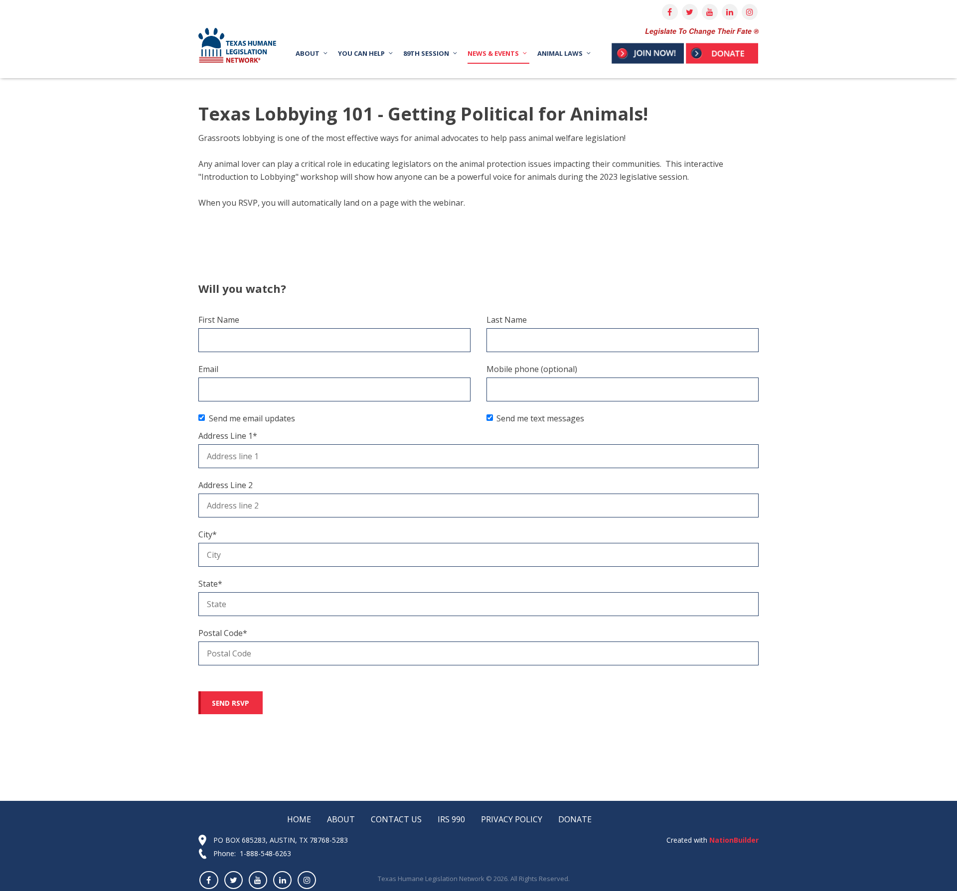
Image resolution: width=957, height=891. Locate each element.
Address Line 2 (225, 485)
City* (207, 534)
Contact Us (396, 819)
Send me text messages (540, 418)
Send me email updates (252, 418)
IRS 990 (451, 819)
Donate (575, 819)
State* (210, 583)
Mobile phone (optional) (531, 369)
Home (299, 819)
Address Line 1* (227, 435)
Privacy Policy (511, 819)
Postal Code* (222, 633)
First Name (218, 319)
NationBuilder (733, 840)
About (341, 819)
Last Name (506, 319)
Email (208, 369)
